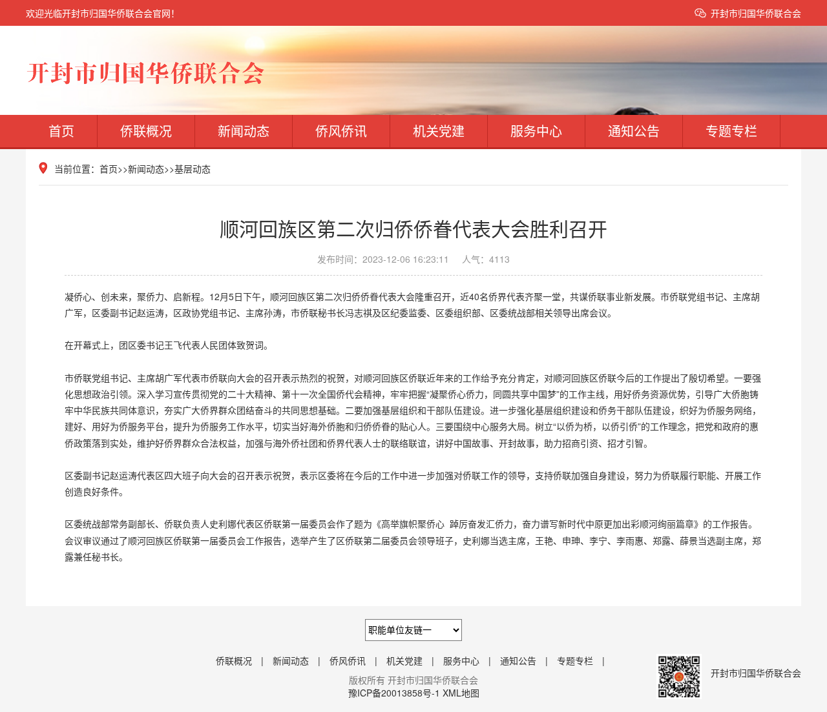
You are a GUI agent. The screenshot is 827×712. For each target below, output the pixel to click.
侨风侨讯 (341, 130)
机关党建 (439, 130)
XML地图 (461, 692)
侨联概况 (146, 130)
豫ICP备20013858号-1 (394, 692)
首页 (61, 130)
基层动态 (192, 168)
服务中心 (536, 130)
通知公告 (634, 130)
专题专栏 (731, 130)
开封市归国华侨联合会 (756, 12)
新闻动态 (243, 130)
